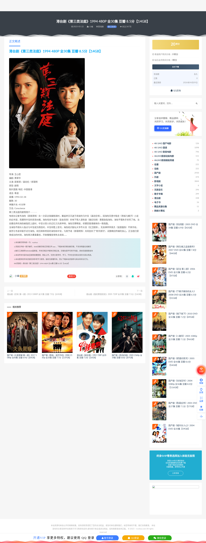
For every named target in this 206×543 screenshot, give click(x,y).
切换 (201, 410)
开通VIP (39, 537)
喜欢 (72, 276)
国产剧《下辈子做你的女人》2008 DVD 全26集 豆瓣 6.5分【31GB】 (182, 294)
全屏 (201, 401)
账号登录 (108, 538)
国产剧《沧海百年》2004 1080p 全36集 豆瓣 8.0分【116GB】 (180, 384)
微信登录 (161, 538)
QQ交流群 (164, 128)
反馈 (201, 393)
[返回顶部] (201, 416)
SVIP (201, 372)
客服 (201, 383)
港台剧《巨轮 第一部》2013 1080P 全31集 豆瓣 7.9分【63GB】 (35, 294)
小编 (17, 276)
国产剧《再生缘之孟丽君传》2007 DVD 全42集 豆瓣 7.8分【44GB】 (182, 250)
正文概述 (14, 41)
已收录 (113, 27)
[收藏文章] (127, 276)
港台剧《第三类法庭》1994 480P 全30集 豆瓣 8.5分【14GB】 (46, 263)
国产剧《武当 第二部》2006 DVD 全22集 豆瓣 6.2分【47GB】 (181, 272)
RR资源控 (17, 263)
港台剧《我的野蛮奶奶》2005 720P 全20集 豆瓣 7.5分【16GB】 (114, 294)
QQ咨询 (177, 91)
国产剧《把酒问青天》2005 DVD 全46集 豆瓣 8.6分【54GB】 (181, 361)
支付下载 (175, 67)
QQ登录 (134, 538)
